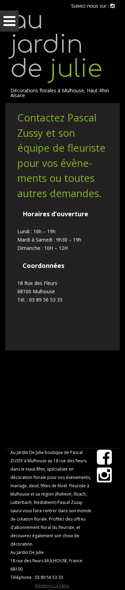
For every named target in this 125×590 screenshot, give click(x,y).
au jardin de (56, 45)
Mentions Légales (52, 586)
